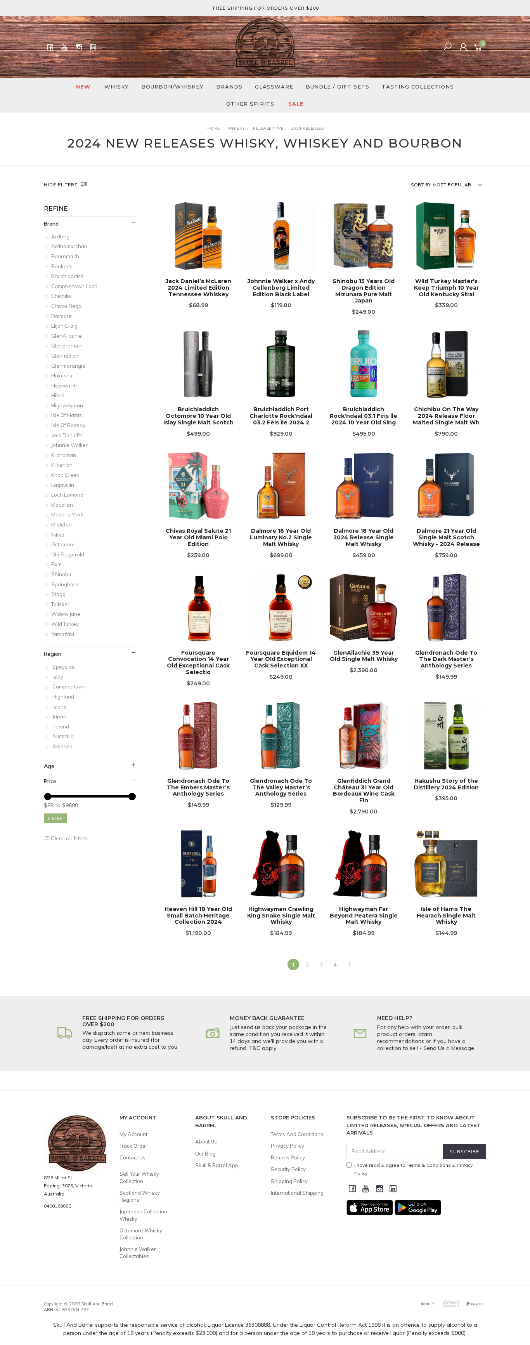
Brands (229, 86)
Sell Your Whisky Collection (139, 1177)
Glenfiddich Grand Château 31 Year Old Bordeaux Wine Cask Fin (364, 790)
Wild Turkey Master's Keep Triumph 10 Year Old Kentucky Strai (446, 288)
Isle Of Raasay (68, 425)
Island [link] (59, 707)
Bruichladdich (68, 276)
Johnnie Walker (70, 445)
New (83, 86)
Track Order (133, 1146)
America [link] (62, 746)
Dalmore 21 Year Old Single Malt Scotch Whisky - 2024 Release (446, 537)
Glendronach (67, 345)
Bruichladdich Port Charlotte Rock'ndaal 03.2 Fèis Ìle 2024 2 (280, 416)
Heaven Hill (65, 385)
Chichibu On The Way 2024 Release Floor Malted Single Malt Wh (446, 416)
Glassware (274, 86)
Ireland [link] (60, 726)
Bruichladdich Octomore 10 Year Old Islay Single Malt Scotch (198, 416)
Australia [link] (63, 736)
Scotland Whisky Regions (140, 1196)
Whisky (116, 86)
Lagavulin (63, 485)
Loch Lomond (67, 495)
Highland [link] (63, 696)
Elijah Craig (65, 326)
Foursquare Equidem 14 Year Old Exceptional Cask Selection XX (281, 659)
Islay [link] (57, 677)
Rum (57, 564)
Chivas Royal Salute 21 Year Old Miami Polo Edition (198, 537)
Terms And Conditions (297, 1134)
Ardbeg (60, 236)
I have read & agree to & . (413, 1169)
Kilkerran (62, 465)
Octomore (63, 544)
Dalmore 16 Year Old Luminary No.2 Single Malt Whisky (281, 537)
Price (50, 781)
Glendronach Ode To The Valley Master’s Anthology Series (281, 787)
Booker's (62, 266)
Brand (51, 223)
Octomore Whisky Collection (141, 1234)
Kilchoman (64, 455)
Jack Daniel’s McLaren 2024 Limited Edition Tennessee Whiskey (198, 288)
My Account (133, 1134)
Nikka (58, 535)
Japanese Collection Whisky (143, 1215)
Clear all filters (68, 838)
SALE (296, 104)
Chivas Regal (67, 306)
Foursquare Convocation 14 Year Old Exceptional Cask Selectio (198, 662)
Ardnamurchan (69, 246)
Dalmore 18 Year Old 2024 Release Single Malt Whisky (363, 537)
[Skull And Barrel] (265, 46)
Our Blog (205, 1153)
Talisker (60, 604)
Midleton (62, 524)
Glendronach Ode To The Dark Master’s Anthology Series (446, 659)
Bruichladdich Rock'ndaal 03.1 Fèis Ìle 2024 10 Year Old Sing (363, 416)
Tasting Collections (418, 86)
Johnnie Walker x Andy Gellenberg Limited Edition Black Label (281, 288)
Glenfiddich (65, 356)
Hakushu (62, 375)
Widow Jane (66, 614)
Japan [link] (59, 716)
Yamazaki (63, 634)
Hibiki (58, 395)
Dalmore (62, 316)
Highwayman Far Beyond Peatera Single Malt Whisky (364, 915)
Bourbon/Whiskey (172, 86)
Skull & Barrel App (216, 1165)
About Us (206, 1141)
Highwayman (67, 405)
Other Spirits (250, 104)
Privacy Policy (287, 1146)
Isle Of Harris (67, 415)
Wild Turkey (65, 624)
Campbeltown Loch (74, 286)
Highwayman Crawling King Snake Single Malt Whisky (281, 915)
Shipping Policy (289, 1181)
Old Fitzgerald (68, 554)
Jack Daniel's (67, 435)
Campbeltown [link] (69, 686)
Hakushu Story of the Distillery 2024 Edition (446, 784)
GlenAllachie (67, 336)
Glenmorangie (68, 366)
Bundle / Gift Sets (337, 86)
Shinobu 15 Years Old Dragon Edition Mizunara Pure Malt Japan (364, 291)
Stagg (59, 594)
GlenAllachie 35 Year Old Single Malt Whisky (364, 656)
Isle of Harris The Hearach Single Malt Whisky (446, 915)
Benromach (65, 256)
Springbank (65, 584)
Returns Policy (288, 1157)
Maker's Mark (67, 514)
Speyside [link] (63, 667)
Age (49, 766)
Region (52, 653)
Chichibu (62, 296)
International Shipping (297, 1193)
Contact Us (132, 1157)
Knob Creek (65, 475)
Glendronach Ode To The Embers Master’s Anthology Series (198, 787)
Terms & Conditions (429, 1165)
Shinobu (61, 574)
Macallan (62, 505)
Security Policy (288, 1169)
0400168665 (57, 1206)
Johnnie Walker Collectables (138, 1252)
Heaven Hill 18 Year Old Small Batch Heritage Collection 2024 (198, 915)
